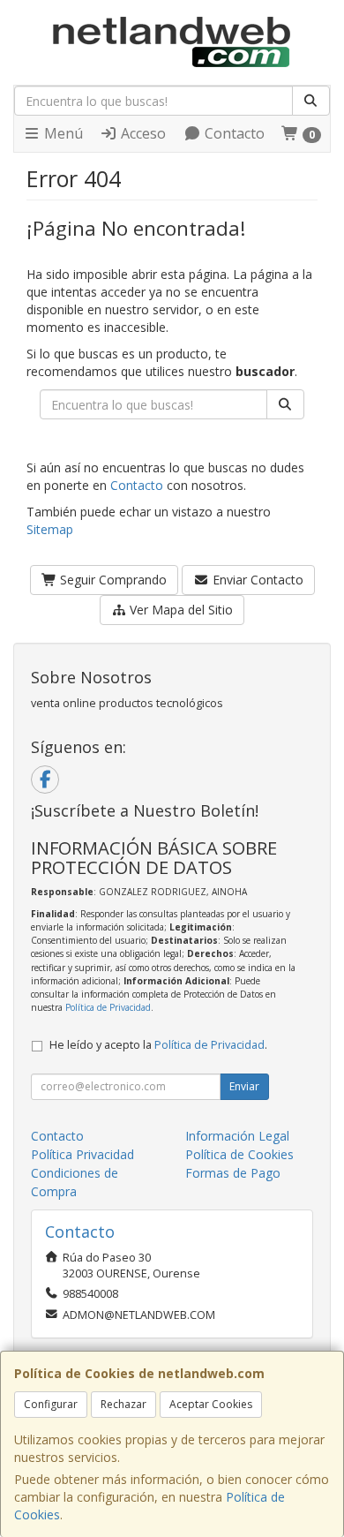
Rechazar (123, 1404)
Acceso (141, 133)
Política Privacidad (82, 1154)
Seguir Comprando (111, 579)
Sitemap (49, 529)
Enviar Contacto (256, 579)
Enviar (244, 1086)
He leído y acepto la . (158, 1044)
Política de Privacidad (108, 1007)
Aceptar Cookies (210, 1404)
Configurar (51, 1404)
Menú (62, 133)
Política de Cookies (239, 1154)
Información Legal (237, 1135)
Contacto (233, 133)
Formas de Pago (232, 1172)
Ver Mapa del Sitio (179, 609)
